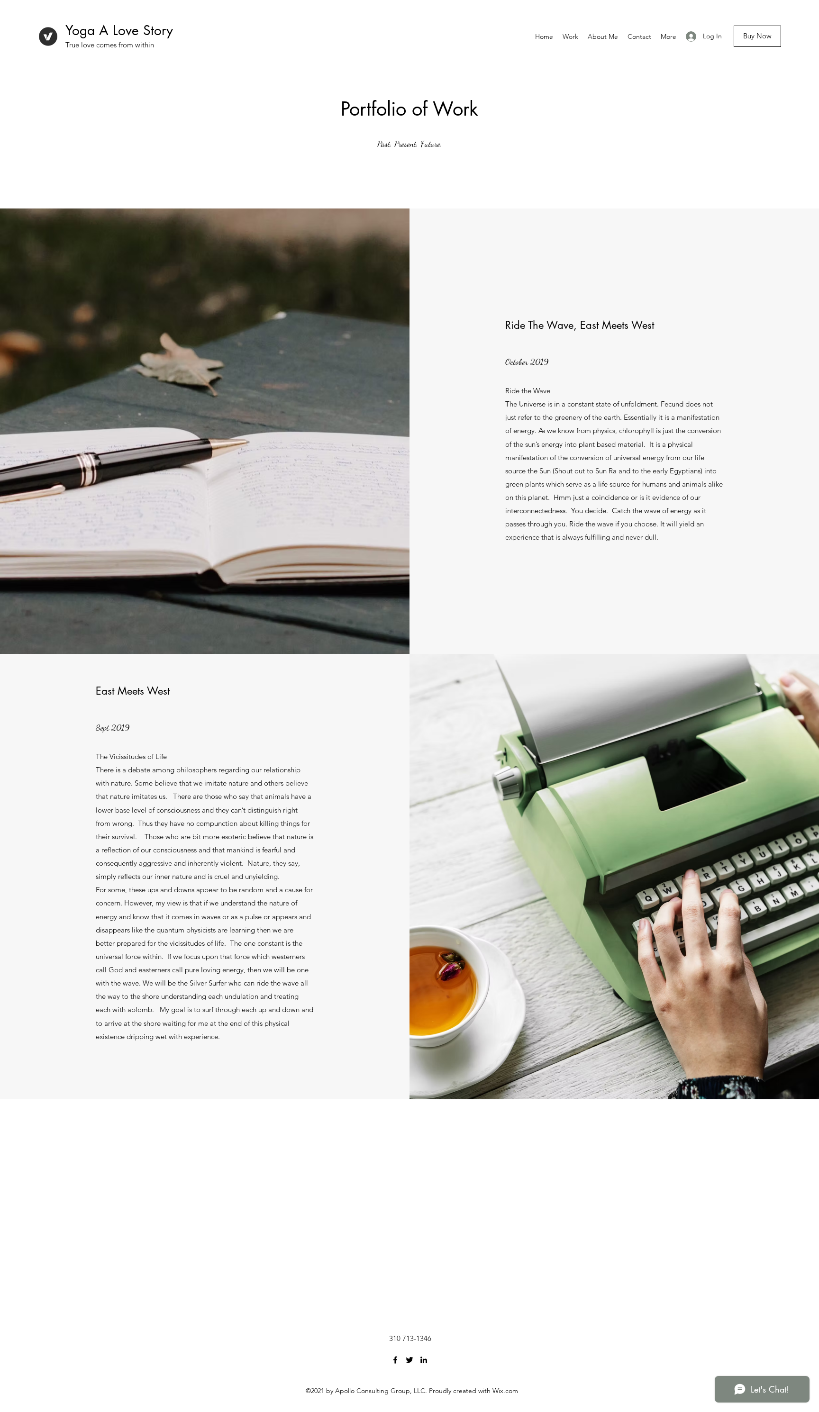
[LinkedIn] (423, 1360)
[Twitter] (409, 1360)
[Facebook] (395, 1360)
